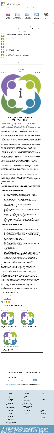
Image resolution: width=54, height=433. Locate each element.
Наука (10, 397)
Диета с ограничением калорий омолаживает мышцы (17, 39)
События (10, 400)
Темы (8, 23)
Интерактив (27, 402)
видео (9, 26)
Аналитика (27, 395)
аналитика (4, 26)
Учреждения (43, 395)
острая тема (28, 28)
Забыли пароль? (22, 381)
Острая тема (27, 397)
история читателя (12, 28)
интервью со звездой (34, 26)
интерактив (15, 26)
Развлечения (36, 7)
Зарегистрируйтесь (11, 384)
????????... (22, 356)
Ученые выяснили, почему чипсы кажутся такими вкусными (18, 34)
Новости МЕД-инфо (10, 404)
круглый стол (20, 28)
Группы (10, 413)
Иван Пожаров (7, 298)
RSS (44, 417)
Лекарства (43, 393)
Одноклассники (44, 411)
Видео (27, 399)
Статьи (19, 305)
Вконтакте (44, 410)
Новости (3, 7)
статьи (39, 28)
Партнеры (27, 412)
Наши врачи (43, 400)
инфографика (4, 28)
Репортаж (27, 393)
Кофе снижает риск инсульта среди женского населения (17, 55)
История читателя (27, 403)
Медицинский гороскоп (11, 422)
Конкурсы (11, 420)
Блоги (10, 412)
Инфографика (27, 400)
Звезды (10, 396)
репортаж (34, 28)
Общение (29, 7)
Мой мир (44, 413)
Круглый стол (27, 396)
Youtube (44, 416)
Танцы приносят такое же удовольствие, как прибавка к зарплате (19, 44)
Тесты (10, 423)
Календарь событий (10, 407)
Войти (2, 10)
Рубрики (8, 7)
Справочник (15, 7)
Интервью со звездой (27, 404)
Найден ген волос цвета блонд (12, 50)
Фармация (10, 403)
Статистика (10, 402)
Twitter (44, 414)
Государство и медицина (10, 395)
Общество (10, 399)
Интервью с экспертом (27, 406)
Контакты (27, 413)
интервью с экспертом (23, 26)
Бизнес (10, 393)
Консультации (22, 7)
